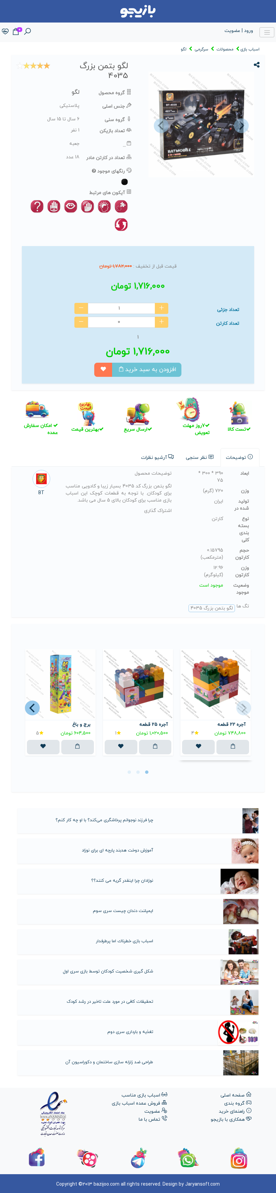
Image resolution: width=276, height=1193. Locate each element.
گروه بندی (234, 1103)
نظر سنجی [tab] (196, 457)
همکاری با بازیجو (228, 1119)
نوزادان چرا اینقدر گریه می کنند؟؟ (122, 881)
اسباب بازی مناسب (141, 1095)
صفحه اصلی (232, 1095)
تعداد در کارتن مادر (105, 158)
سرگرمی (201, 49)
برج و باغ (81, 724)
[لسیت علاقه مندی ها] (5, 32)
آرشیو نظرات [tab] (154, 457)
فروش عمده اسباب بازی (136, 1103)
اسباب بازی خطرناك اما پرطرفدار (124, 941)
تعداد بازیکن (112, 131)
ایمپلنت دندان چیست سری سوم (123, 911)
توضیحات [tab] (236, 457)
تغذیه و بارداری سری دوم (130, 1032)
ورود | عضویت (239, 31)
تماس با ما (149, 1119)
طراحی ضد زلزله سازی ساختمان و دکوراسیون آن (109, 1062)
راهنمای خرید (232, 1111)
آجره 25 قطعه (153, 724)
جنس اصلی (113, 106)
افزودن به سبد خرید (150, 369)
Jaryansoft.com (202, 1184)
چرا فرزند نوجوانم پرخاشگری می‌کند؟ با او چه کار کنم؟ (104, 820)
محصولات (225, 49)
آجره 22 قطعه (231, 724)
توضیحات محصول (153, 473)
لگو (183, 49)
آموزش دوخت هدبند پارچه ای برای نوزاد (117, 850)
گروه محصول (112, 93)
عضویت (152, 1111)
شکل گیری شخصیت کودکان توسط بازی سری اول (108, 971)
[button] (160, 126)
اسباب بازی (250, 49)
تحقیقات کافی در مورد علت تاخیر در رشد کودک (110, 1002)
